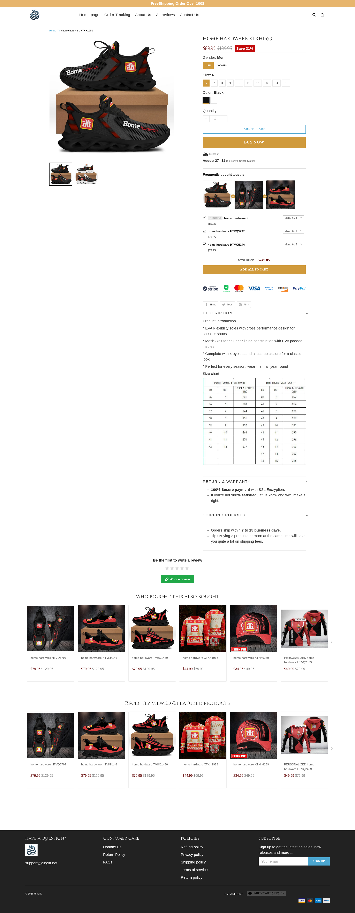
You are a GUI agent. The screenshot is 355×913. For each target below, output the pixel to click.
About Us (143, 15)
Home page (89, 15)
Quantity (210, 111)
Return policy (191, 877)
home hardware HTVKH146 (226, 244)
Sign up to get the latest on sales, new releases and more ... (290, 850)
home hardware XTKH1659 (238, 218)
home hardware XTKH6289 (251, 657)
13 (267, 83)
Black (219, 92)
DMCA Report (234, 894)
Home (52, 30)
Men (221, 57)
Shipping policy (193, 862)
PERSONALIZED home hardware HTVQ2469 (299, 660)
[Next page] (332, 642)
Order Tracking (117, 15)
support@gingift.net (41, 863)
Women (222, 65)
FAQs (107, 862)
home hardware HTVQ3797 (226, 231)
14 (276, 83)
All (59, 30)
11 (248, 83)
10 (238, 83)
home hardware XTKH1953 (200, 657)
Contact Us (189, 15)
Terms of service (194, 870)
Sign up (319, 861)
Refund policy (192, 847)
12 (257, 83)
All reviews (165, 15)
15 (286, 83)
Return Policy (114, 855)
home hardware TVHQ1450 (150, 657)
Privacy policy (192, 855)
